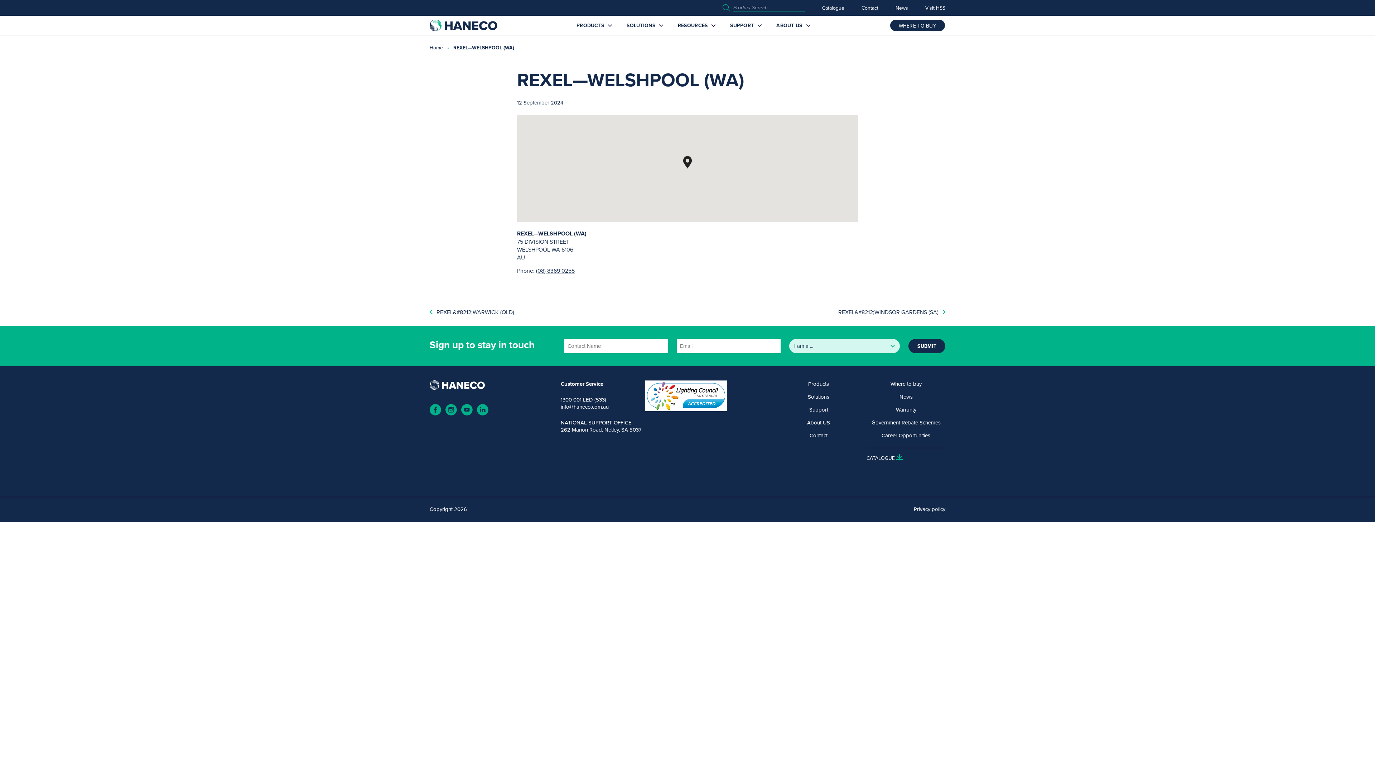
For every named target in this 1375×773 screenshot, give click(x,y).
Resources (693, 25)
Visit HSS (935, 7)
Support (742, 25)
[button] (687, 162)
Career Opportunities (906, 435)
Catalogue (833, 7)
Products (590, 25)
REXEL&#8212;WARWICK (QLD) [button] (475, 312)
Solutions (641, 25)
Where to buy (906, 384)
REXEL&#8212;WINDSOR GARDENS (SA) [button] (888, 312)
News (902, 7)
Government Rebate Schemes (906, 422)
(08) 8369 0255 (555, 270)
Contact (870, 7)
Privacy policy (929, 509)
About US (789, 25)
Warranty (906, 409)
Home (436, 47)
